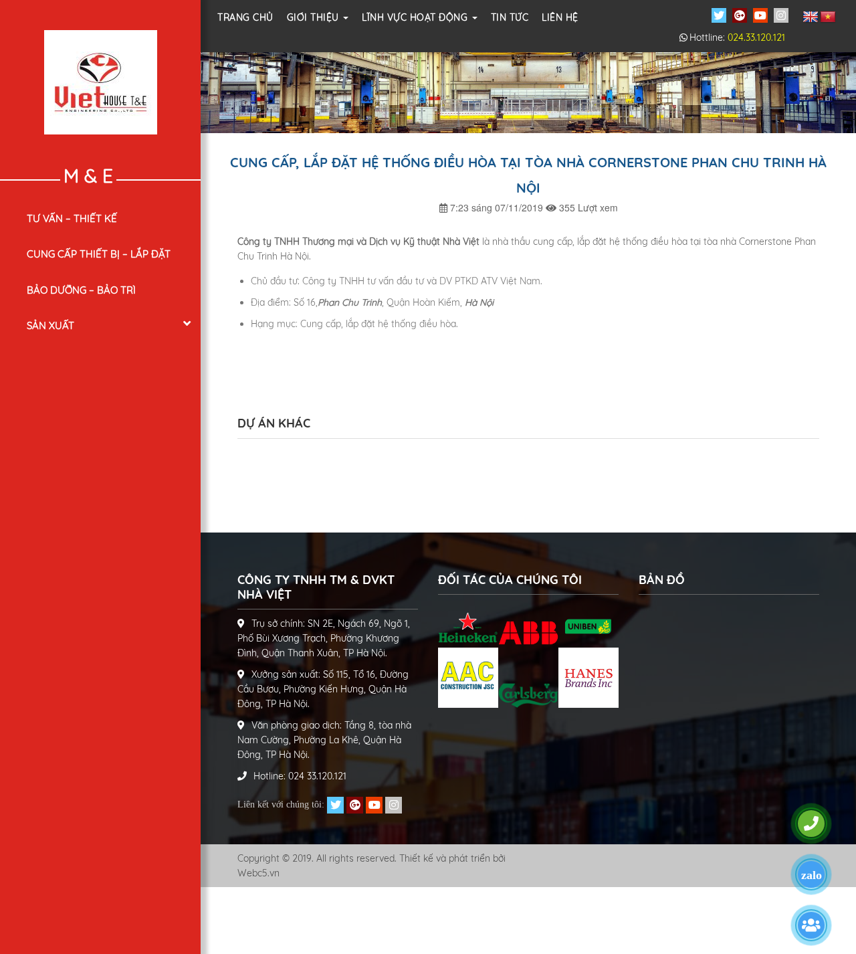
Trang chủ (245, 17)
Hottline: (737, 37)
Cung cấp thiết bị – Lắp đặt (99, 254)
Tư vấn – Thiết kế (72, 218)
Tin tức (510, 17)
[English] (810, 17)
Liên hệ (560, 17)
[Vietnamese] (828, 17)
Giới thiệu (314, 17)
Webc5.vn (258, 873)
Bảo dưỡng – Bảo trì (81, 290)
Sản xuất (50, 325)
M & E (88, 175)
